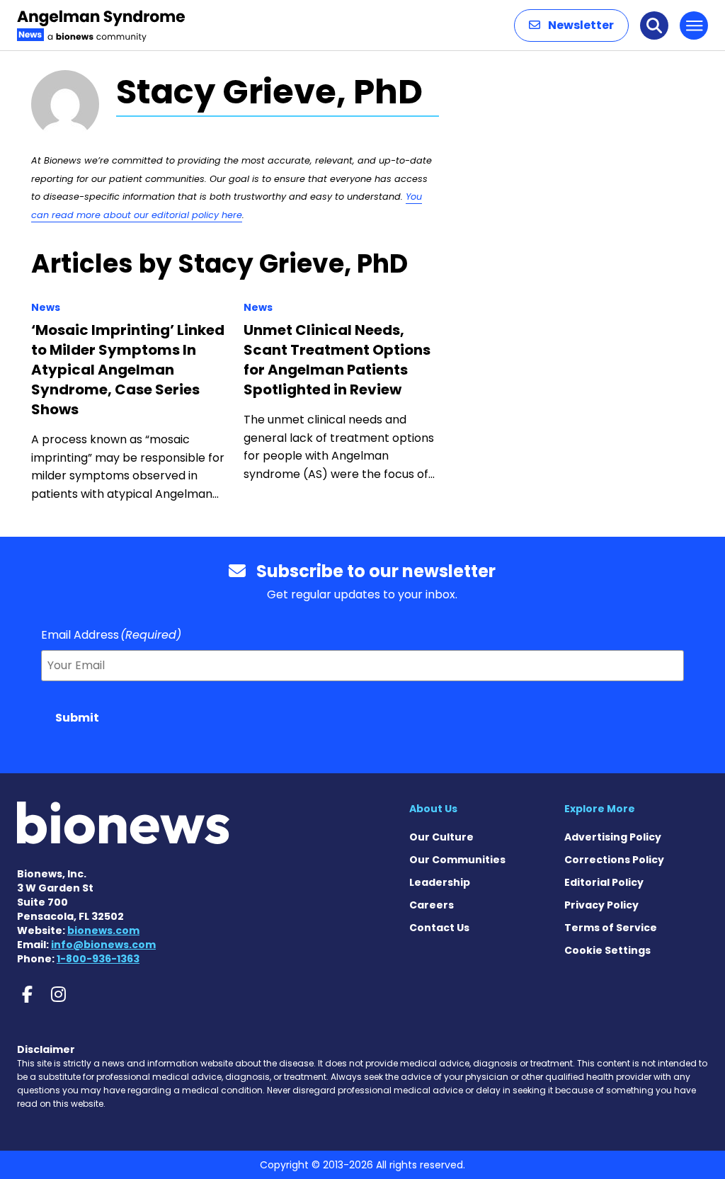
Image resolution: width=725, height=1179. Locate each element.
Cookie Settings (607, 950)
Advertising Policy (612, 837)
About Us (433, 809)
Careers (431, 905)
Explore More (599, 809)
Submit (77, 718)
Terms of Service (610, 928)
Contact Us (439, 928)
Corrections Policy (614, 860)
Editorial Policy (604, 882)
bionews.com (103, 930)
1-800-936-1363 (98, 959)
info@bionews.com (103, 945)
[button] (571, 25)
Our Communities (457, 860)
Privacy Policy (601, 905)
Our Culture (441, 837)
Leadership (439, 882)
